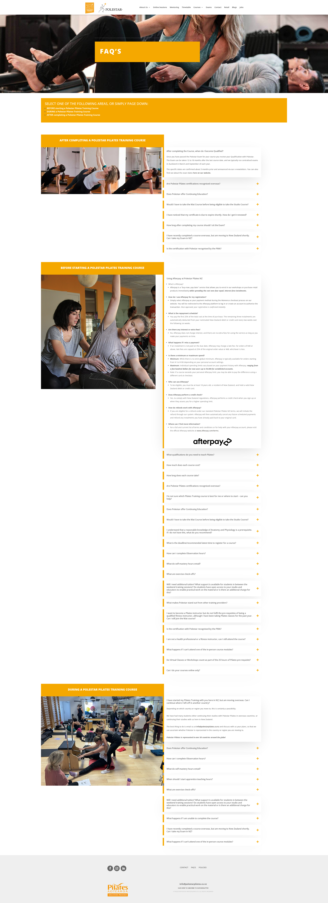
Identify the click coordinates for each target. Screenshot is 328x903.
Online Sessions (160, 7)
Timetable (186, 7)
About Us (143, 7)
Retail (226, 7)
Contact (217, 7)
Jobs (241, 7)
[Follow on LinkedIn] (123, 868)
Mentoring (174, 7)
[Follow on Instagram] (117, 868)
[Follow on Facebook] (110, 868)
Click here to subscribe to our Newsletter (193, 888)
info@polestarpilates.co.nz (207, 726)
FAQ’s (193, 868)
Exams (209, 7)
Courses (197, 7)
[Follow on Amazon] (130, 868)
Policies (203, 868)
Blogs (234, 7)
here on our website (202, 173)
